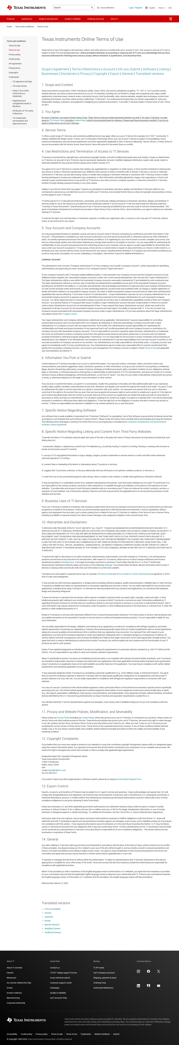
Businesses (50, 74)
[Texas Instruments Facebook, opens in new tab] (148, 972)
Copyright (100, 74)
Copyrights (13, 72)
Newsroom (11, 978)
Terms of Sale (106, 574)
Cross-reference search (60, 978)
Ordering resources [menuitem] (95, 19)
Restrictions (92, 69)
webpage (108, 565)
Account (109, 69)
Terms (76, 69)
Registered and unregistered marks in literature (22, 103)
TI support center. (69, 314)
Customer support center (61, 983)
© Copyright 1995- (17, 1039)
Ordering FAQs (99, 983)
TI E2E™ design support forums (63, 973)
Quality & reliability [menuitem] (73, 19)
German (47, 913)
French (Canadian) (52, 909)
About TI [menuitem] (114, 19)
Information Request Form (129, 779)
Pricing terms (14, 68)
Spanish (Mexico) (51, 924)
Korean (47, 921)
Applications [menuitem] (26, 19)
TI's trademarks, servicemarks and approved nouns (20, 121)
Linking (164, 69)
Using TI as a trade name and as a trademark (21, 93)
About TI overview (14, 968)
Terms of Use (150, 348)
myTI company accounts (104, 973)
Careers (10, 973)
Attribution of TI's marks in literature (23, 112)
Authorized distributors (103, 988)
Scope (46, 69)
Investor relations (14, 993)
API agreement (15, 63)
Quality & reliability (58, 993)
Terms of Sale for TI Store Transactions (133, 574)
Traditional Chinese (52, 932)
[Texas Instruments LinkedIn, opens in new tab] (138, 987)
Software (149, 69)
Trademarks (14, 77)
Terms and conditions (24, 26)
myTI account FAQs (58, 998)
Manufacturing (13, 998)
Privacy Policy (63, 718)
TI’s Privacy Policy (57, 120)
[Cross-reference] (126, 18)
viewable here (67, 562)
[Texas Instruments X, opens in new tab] (158, 972)
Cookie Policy (79, 120)
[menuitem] (171, 18)
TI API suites (98, 968)
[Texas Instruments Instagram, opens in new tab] (138, 972)
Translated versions (150, 74)
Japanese (48, 917)
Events (10, 988)
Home (9, 26)
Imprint (116, 1034)
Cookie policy (14, 59)
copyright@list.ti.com (56, 770)
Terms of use (14, 50)
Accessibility (12, 1034)
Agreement (61, 69)
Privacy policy (15, 54)
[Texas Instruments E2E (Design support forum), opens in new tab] (148, 987)
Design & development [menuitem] (48, 19)
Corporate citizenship (16, 1003)
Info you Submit (129, 69)
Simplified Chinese (52, 928)
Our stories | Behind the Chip (19, 983)
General (127, 74)
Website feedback (102, 1034)
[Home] (26, 7)
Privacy (85, 74)
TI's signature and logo (22, 81)
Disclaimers (69, 74)
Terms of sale (14, 45)
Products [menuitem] (11, 19)
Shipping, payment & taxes (104, 978)
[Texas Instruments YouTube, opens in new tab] (158, 987)
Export (114, 74)
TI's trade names (20, 86)
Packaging (54, 988)
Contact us (55, 968)
